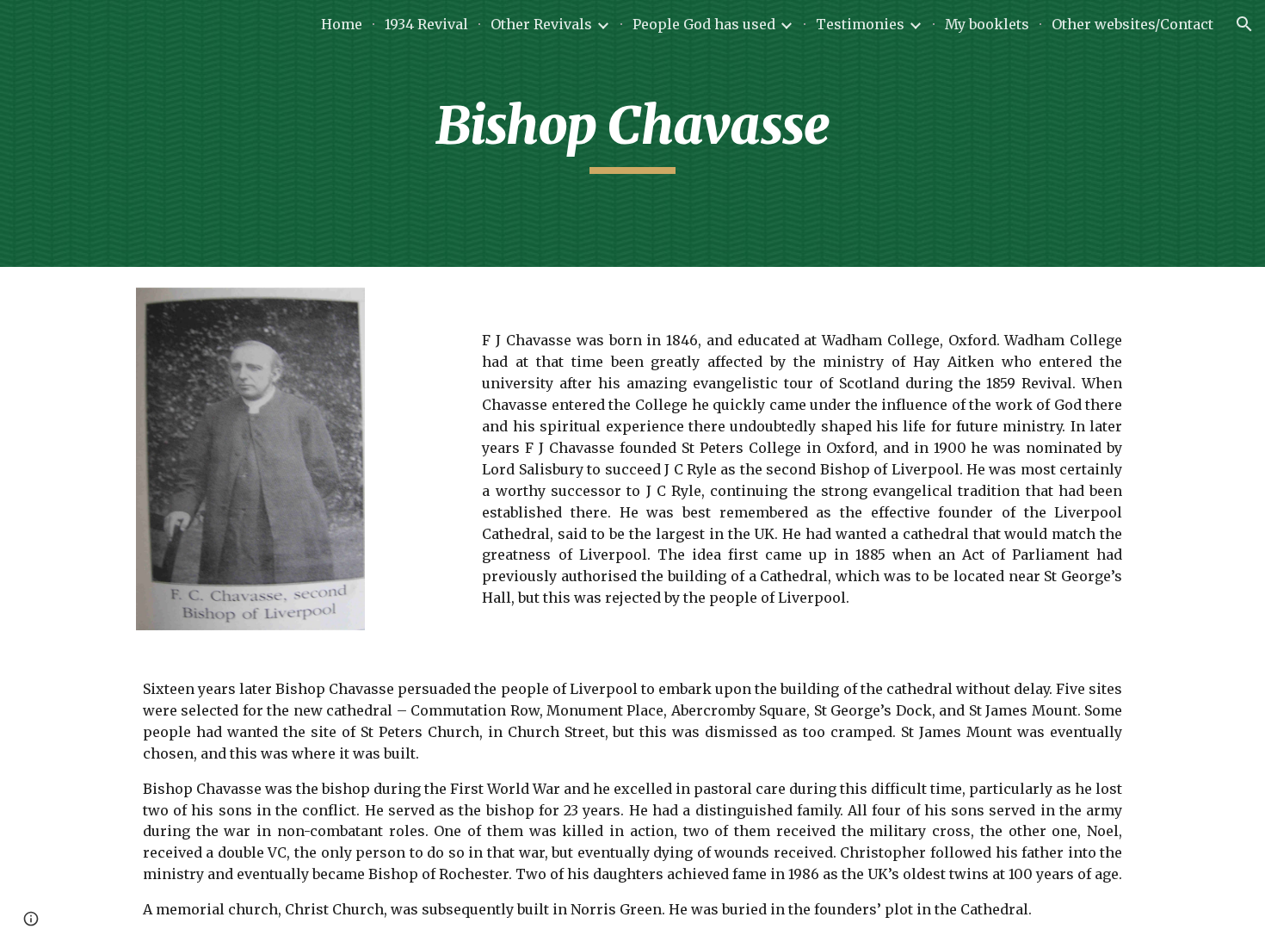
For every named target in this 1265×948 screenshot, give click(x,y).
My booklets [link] (987, 24)
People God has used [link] (703, 24)
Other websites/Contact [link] (1132, 24)
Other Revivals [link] (541, 24)
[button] (1244, 24)
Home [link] (341, 24)
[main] (632, 133)
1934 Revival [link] (426, 24)
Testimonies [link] (860, 24)
